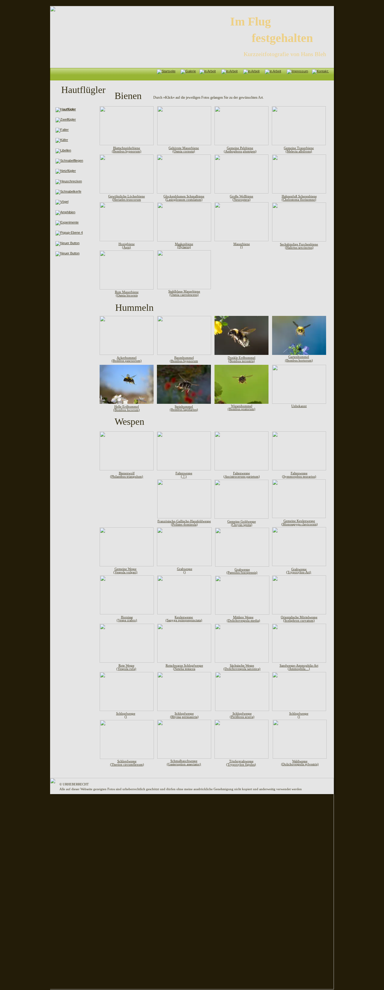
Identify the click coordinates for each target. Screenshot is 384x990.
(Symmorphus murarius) (299, 476)
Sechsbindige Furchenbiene (299, 244)
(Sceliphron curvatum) (299, 620)
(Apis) (126, 247)
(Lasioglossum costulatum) (183, 199)
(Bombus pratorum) (241, 409)
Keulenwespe (184, 617)
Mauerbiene (241, 244)
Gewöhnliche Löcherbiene (126, 196)
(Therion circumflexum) (127, 764)
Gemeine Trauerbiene (299, 148)
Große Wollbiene (241, 196)
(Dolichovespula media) (243, 620)
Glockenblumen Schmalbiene (184, 196)
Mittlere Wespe (243, 617)
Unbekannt (299, 406)
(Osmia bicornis (127, 295)
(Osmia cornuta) (183, 151)
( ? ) (184, 476)
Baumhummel (184, 357)
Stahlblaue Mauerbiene (184, 291)
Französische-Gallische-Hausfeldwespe (184, 521)
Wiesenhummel (241, 406)
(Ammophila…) (299, 668)
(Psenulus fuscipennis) (241, 572)
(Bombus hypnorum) (126, 151)
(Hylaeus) (184, 247)
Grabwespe (299, 569)
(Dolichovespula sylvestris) (300, 764)
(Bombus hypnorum (184, 361)
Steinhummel (184, 406)
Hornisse (127, 617)
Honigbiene (126, 244)
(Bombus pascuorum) (127, 360)
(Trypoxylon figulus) (241, 764)
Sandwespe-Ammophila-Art (299, 665)
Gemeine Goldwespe (241, 521)
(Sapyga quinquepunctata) (184, 620)
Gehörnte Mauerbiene (184, 148)
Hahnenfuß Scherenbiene (299, 196)
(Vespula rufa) (126, 668)
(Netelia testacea (184, 668)
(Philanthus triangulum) (126, 476)
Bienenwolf (127, 473)
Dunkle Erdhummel (241, 357)
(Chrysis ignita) (241, 524)
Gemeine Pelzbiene (240, 148)
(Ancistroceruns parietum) (242, 476)
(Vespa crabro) (127, 620)
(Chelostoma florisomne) (299, 199)
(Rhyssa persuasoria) (184, 716)
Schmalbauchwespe (183, 761)
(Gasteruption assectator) (184, 764)
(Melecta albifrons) (299, 151)
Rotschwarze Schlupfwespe (184, 665)
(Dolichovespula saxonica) (242, 668)
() (241, 247)
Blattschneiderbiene (126, 148)
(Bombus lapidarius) (184, 409)
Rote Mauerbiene (127, 292)
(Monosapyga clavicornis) (299, 524)
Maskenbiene (184, 244)
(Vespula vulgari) (125, 572)
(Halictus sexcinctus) (299, 247)
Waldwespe (300, 761)
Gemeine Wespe (125, 569)
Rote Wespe (126, 665)
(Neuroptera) (241, 199)
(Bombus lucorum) (126, 410)
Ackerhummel (126, 357)
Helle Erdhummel (126, 406)
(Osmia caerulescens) (184, 294)
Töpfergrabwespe (241, 761)
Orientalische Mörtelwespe (299, 617)
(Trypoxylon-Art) (298, 572)
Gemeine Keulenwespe (299, 521)
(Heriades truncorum (126, 199)
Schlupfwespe (126, 761)
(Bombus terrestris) (241, 361)
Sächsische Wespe (242, 665)
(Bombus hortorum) (299, 360)
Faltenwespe (241, 473)
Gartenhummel (298, 356)
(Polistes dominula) (184, 524)
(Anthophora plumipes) (240, 151)
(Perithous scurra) (242, 716)
